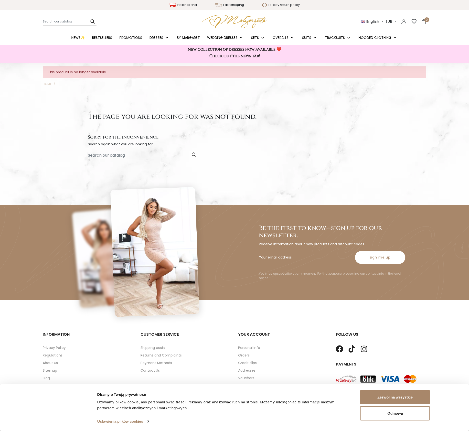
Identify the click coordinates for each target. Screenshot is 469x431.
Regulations (53, 355)
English (373, 21)
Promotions (130, 37)
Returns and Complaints (161, 355)
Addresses (247, 370)
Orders (244, 355)
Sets (255, 37)
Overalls (281, 37)
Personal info (249, 347)
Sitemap (50, 370)
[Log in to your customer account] (403, 21)
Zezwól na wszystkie (395, 397)
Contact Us (150, 370)
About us (50, 362)
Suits (307, 37)
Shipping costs (152, 347)
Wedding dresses (222, 37)
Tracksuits (335, 37)
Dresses (156, 37)
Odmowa (395, 413)
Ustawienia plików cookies (120, 421)
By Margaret (188, 37)
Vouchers (246, 378)
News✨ (78, 37)
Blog (46, 378)
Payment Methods (156, 362)
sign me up (380, 257)
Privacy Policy (54, 347)
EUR (389, 21)
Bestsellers (102, 37)
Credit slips (247, 362)
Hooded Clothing (375, 37)
